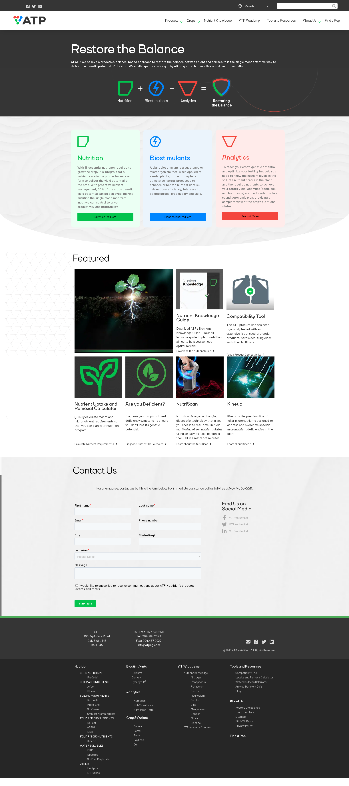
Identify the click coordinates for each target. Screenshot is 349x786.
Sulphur (195, 700)
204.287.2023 (151, 636)
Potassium (197, 686)
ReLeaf (91, 722)
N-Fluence (93, 772)
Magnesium (198, 695)
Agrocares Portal (144, 709)
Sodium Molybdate (98, 759)
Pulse (137, 735)
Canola (138, 726)
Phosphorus (198, 682)
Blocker (92, 691)
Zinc (193, 704)
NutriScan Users (143, 705)
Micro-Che (93, 704)
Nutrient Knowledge (218, 20)
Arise (90, 686)
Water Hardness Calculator (251, 682)
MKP (90, 750)
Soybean (139, 739)
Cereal (137, 730)
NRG (90, 731)
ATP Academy (249, 20)
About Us (309, 20)
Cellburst (137, 672)
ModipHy (92, 768)
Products (171, 20)
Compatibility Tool (246, 672)
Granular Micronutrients (101, 713)
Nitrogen (196, 677)
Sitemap (240, 716)
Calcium (195, 691)
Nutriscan (140, 700)
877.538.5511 (155, 632)
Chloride (196, 722)
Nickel (194, 718)
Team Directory (244, 712)
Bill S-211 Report (245, 721)
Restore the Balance (247, 707)
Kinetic (91, 741)
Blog (238, 691)
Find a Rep (332, 20)
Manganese (197, 709)
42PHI (91, 727)
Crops (191, 20)
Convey (136, 677)
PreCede (92, 677)
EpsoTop (92, 754)
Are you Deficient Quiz (248, 686)
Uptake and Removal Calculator (254, 677)
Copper (195, 713)
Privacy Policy (243, 725)
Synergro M (139, 682)
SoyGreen (93, 709)
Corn (136, 744)
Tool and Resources (281, 20)
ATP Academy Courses (197, 727)
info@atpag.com (148, 645)
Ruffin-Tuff (94, 700)
